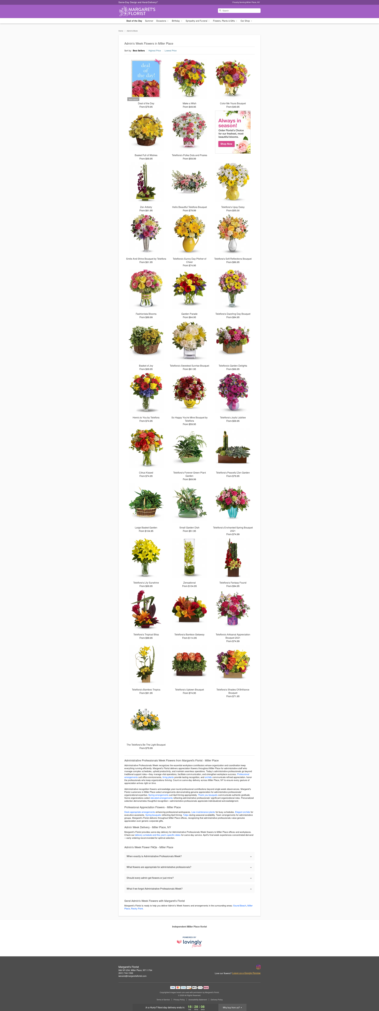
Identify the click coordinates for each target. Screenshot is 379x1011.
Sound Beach (239, 905)
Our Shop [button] (245, 20)
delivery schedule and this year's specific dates (158, 834)
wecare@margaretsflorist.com (132, 975)
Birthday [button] (176, 20)
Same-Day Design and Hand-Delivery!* (138, 2)
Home (120, 30)
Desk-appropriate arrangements (139, 811)
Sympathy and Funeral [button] (197, 20)
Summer (149, 20)
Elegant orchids (242, 811)
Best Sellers (139, 50)
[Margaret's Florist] (139, 11)
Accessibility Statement (197, 999)
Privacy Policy (179, 999)
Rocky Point (137, 908)
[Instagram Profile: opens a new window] (258, 967)
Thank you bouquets (208, 794)
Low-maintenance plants (203, 811)
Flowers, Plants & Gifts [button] (224, 20)
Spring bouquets (153, 814)
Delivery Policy (217, 999)
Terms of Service (163, 999)
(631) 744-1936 (125, 972)
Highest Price (154, 50)
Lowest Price (171, 50)
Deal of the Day (134, 20)
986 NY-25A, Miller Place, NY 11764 (135, 970)
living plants (168, 777)
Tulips (186, 814)
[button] (371, 998)
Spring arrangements (158, 794)
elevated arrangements (162, 797)
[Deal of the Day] (233, 132)
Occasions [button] (161, 20)
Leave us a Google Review (246, 973)
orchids (208, 777)
